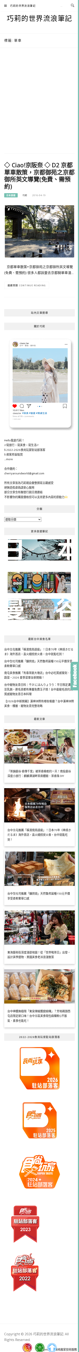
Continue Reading (32, 285)
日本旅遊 (11, 195)
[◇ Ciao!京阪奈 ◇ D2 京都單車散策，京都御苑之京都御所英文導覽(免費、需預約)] (39, 231)
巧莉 (25, 195)
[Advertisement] (39, 101)
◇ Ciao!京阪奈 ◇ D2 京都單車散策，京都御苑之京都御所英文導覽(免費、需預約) (39, 175)
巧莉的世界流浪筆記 (23, 6)
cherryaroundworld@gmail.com (24, 473)
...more (8, 459)
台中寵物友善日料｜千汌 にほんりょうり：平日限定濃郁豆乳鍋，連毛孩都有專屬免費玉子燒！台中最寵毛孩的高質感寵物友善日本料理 (38, 689)
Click (75, 676)
